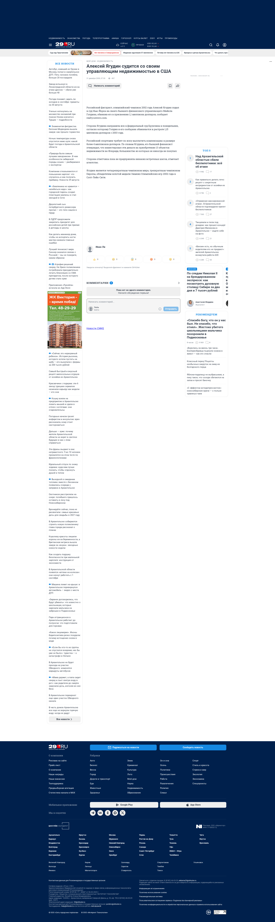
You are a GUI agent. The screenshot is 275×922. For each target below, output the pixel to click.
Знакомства (73, 38)
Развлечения (166, 783)
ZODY (152, 38)
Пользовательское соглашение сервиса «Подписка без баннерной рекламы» (170, 901)
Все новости (64, 63)
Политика (165, 770)
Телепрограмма (101, 38)
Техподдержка (56, 783)
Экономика (198, 779)
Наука (130, 783)
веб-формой (96, 906)
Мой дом (131, 779)
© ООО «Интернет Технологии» (94, 912)
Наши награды (56, 774)
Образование (134, 792)
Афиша (115, 38)
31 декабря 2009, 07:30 (96, 78)
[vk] (100, 813)
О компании (55, 770)
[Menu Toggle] (50, 45)
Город (93, 774)
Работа (163, 779)
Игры (160, 38)
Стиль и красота (200, 765)
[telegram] (93, 813)
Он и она (164, 760)
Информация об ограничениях (151, 889)
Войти (96, 310)
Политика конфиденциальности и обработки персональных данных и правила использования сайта (180, 905)
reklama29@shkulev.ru (187, 881)
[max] (115, 813)
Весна (93, 770)
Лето (129, 774)
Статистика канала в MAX (62, 792)
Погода (86, 38)
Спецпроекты (199, 783)
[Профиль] (224, 45)
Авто (92, 760)
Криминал (132, 765)
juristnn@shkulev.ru (113, 904)
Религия (164, 788)
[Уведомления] (217, 45)
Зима (130, 760)
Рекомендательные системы (151, 897)
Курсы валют (141, 38)
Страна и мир (199, 770)
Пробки (138, 45)
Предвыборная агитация (61, 788)
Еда (92, 783)
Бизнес (93, 765)
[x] (122, 813)
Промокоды (171, 38)
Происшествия (167, 774)
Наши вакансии (57, 779)
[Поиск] (210, 45)
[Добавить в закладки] (170, 86)
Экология (197, 774)
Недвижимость (57, 38)
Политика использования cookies (153, 893)
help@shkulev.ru (67, 906)
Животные (95, 788)
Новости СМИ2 (95, 328)
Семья (163, 792)
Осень (163, 765)
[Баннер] (81, 52)
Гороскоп (126, 38)
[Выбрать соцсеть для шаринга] (177, 86)
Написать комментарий (107, 85)
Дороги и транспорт (100, 779)
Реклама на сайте (58, 760)
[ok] (108, 813)
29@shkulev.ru (79, 902)
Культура (131, 770)
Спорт (195, 760)
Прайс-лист (54, 765)
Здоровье (95, 792)
